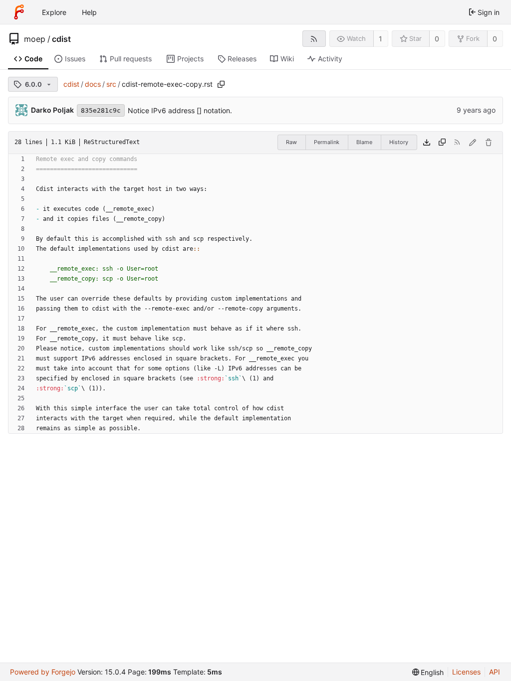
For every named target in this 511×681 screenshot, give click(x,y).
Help (89, 12)
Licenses (466, 672)
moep (34, 39)
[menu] (428, 672)
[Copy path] (221, 84)
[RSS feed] (314, 38)
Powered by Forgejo (42, 672)
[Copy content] (442, 143)
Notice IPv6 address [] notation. (180, 110)
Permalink (326, 142)
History (398, 142)
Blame (364, 142)
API (494, 672)
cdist (61, 39)
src (111, 84)
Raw (291, 142)
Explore (54, 12)
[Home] (19, 12)
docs (93, 84)
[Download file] (427, 143)
